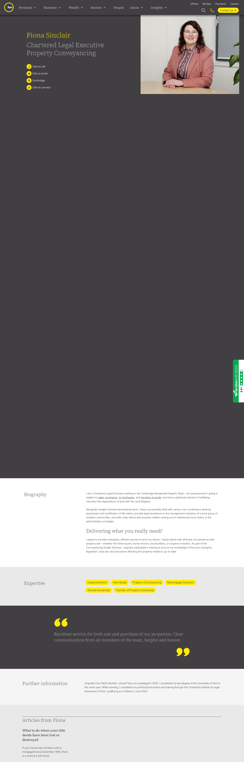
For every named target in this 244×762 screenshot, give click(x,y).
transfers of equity (151, 497)
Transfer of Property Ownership (135, 590)
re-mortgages (126, 497)
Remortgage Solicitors (180, 582)
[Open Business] (60, 7)
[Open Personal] (36, 7)
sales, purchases (107, 497)
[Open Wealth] (83, 7)
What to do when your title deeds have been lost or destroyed (43, 735)
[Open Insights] (166, 7)
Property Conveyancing (146, 582)
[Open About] (143, 7)
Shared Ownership (98, 590)
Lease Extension (97, 582)
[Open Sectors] (105, 7)
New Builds (120, 582)
